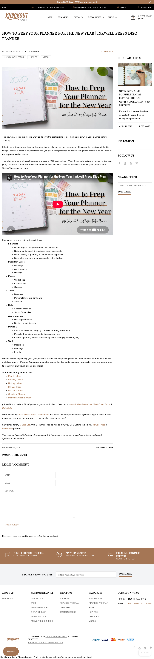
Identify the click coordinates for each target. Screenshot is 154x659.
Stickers (63, 17)
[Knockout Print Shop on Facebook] (119, 163)
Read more (144, 126)
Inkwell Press (98, 425)
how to (33, 57)
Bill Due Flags (14, 387)
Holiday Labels (15, 383)
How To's (93, 612)
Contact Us (37, 599)
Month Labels (14, 376)
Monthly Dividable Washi (19, 397)
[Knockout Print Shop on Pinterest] (136, 163)
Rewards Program (69, 603)
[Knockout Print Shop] (17, 17)
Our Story (7, 599)
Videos (92, 621)
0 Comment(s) (106, 51)
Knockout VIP (95, 599)
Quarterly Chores (16, 394)
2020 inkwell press (14, 57)
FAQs (33, 603)
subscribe (125, 574)
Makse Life (25, 425)
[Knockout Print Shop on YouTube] (125, 163)
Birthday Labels (15, 379)
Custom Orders (68, 612)
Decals (78, 17)
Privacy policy (55, 643)
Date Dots (7, 408)
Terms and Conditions (42, 621)
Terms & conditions (38, 643)
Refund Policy (38, 612)
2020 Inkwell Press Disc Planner (33, 414)
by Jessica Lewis (104, 448)
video (46, 57)
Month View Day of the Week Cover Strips (90, 404)
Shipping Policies (39, 608)
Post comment (12, 525)
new (50, 17)
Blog (91, 608)
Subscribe (124, 192)
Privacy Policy (38, 617)
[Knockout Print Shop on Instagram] (131, 163)
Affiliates (94, 617)
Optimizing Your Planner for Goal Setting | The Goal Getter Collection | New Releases (134, 98)
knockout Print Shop (56, 637)
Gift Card (65, 608)
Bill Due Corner (15, 390)
